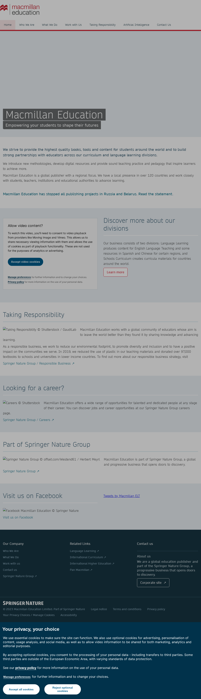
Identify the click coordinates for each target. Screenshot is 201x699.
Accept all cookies (21, 689)
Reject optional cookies (62, 689)
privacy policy (25, 668)
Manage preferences (17, 676)
